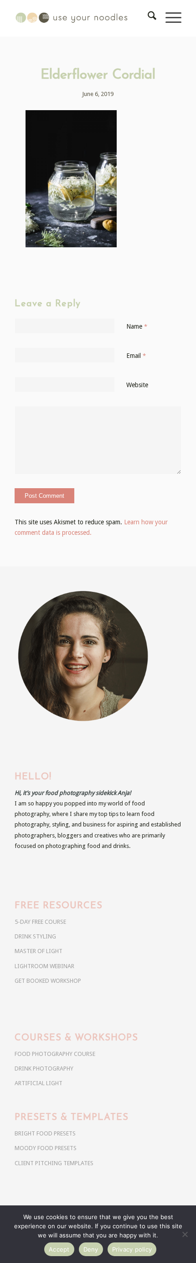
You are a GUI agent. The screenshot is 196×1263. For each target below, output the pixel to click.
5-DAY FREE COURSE (40, 921)
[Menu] (168, 18)
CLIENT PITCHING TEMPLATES (54, 1163)
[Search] (147, 18)
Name (136, 326)
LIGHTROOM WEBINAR (44, 966)
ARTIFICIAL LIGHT (38, 1083)
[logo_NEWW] (81, 18)
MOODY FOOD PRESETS (46, 1148)
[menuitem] (147, 18)
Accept (59, 1249)
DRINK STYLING (35, 936)
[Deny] (184, 1234)
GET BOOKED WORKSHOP (48, 980)
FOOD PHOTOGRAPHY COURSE (55, 1053)
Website (137, 385)
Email (136, 355)
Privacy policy (132, 1249)
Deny (90, 1249)
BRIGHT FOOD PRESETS (45, 1133)
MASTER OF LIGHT (38, 951)
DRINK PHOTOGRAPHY (44, 1068)
